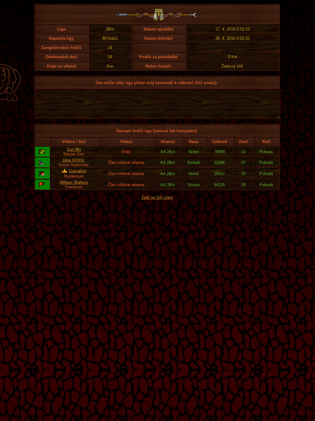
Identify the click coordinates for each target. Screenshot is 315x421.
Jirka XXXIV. (73, 160)
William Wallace (74, 182)
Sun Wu (74, 149)
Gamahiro (77, 171)
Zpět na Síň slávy (157, 197)
